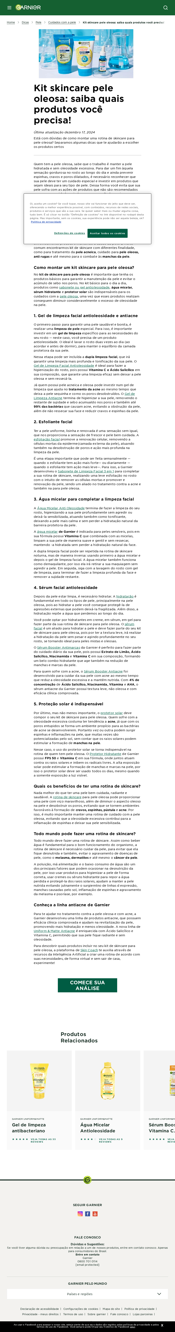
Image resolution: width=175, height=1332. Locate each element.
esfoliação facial (47, 439)
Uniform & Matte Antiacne (54, 931)
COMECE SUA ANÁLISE (87, 985)
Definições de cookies (69, 232)
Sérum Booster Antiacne (103, 671)
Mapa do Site (111, 1308)
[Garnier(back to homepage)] (26, 7)
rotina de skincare (67, 797)
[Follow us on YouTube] (95, 1214)
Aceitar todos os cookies (107, 233)
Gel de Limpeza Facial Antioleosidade (64, 365)
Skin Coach (89, 950)
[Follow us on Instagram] (80, 1214)
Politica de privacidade (46, 221)
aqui (132, 1326)
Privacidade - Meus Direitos (40, 1314)
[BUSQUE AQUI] (165, 7)
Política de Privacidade (139, 1308)
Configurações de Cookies (80, 1308)
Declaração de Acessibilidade (39, 1308)
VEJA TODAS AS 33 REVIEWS (43, 1140)
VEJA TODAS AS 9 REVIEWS (110, 1140)
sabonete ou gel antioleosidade (84, 287)
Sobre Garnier (97, 1314)
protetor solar (112, 713)
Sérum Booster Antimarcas (58, 647)
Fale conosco (119, 1314)
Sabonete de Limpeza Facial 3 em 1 (86, 471)
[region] (87, 218)
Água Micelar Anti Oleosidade (61, 508)
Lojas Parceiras (143, 1314)
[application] (87, 1294)
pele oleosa (69, 296)
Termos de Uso (73, 1314)
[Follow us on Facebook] (87, 1214)
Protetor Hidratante (105, 754)
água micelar (47, 531)
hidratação (125, 596)
